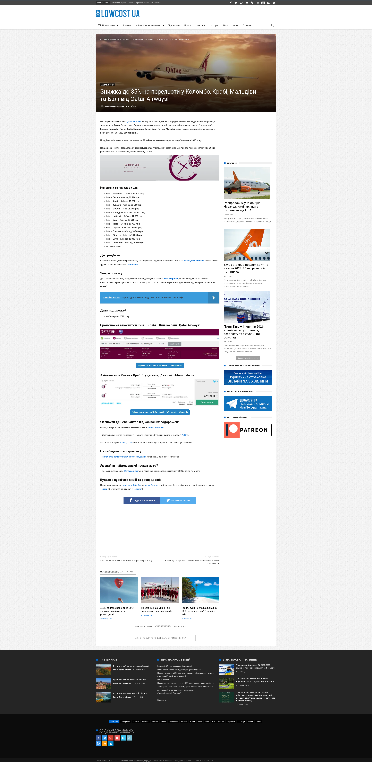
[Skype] (252, 2)
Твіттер (103, 489)
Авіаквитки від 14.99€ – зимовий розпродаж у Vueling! (126, 559)
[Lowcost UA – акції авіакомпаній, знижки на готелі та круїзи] (118, 9)
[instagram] (263, 2)
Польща (241, 721)
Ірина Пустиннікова (122, 670)
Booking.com (125, 442)
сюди (163, 700)
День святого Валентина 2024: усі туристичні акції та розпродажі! (117, 611)
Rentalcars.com (131, 471)
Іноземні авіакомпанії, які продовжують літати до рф (156, 609)
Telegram (137, 489)
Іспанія (184, 721)
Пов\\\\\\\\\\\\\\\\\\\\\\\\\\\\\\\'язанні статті (117, 572)
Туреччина (173, 721)
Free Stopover (171, 278)
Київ (207, 721)
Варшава (231, 721)
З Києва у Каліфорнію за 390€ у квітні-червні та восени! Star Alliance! (192, 560)
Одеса (258, 721)
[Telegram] (273, 2)
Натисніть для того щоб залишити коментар (160, 638)
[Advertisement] (159, 529)
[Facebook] (230, 2)
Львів (163, 721)
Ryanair (155, 721)
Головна (103, 39)
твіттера (186, 673)
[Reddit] (257, 2)
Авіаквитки (114, 39)
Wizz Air (145, 721)
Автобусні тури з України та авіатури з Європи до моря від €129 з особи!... (143, 2)
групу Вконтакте (153, 485)
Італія (250, 721)
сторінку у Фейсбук (131, 485)
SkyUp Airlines (218, 721)
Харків (136, 721)
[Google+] (241, 2)
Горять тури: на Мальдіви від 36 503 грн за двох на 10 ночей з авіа (199, 611)
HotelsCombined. (156, 427)
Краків (192, 721)
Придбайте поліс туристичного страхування (124, 456)
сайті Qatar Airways (194, 260)
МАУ (200, 721)
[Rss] (268, 2)
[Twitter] (236, 2)
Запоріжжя (125, 721)
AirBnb (185, 435)
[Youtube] (247, 2)
